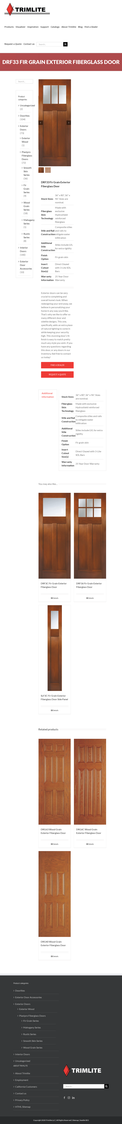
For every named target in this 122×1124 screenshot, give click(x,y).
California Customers (26, 1086)
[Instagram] (69, 1097)
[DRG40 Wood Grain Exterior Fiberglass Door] (55, 894)
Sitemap (75, 1120)
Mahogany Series (32, 1027)
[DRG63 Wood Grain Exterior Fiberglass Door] (55, 782)
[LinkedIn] (73, 1097)
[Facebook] (64, 1097)
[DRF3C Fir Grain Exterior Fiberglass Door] (55, 536)
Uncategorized (27, 105)
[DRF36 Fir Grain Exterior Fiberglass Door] (90, 536)
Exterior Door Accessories (28, 997)
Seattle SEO (84, 1120)
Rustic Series (29, 1034)
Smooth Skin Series (28, 171)
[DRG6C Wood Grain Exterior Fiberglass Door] (90, 782)
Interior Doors (22, 1054)
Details (55, 598)
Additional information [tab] (48, 395)
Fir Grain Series (27, 189)
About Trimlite (22, 1073)
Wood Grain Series (27, 206)
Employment (21, 1079)
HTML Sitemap (22, 1106)
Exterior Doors (22, 1003)
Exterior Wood (26, 1009)
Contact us (20, 1093)
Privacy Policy (22, 1100)
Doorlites (25, 115)
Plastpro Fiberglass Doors (27, 155)
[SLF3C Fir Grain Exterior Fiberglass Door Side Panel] (55, 648)
